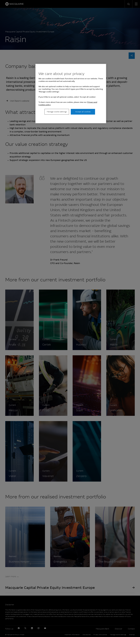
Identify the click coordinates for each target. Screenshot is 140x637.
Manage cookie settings (57, 112)
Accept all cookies (83, 112)
